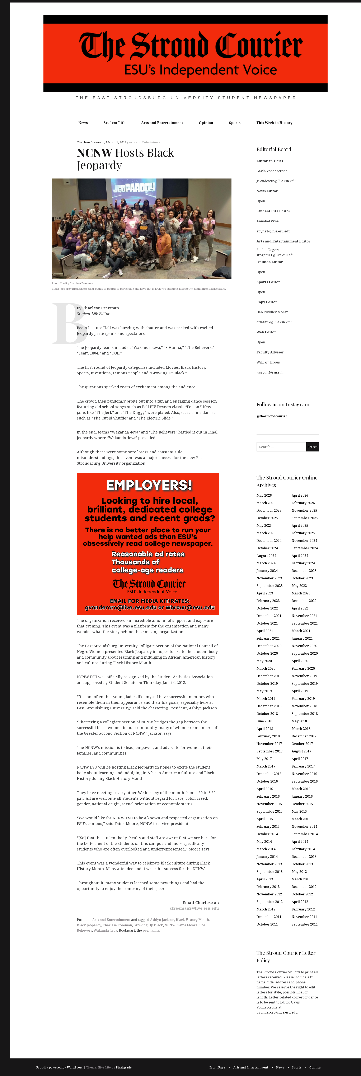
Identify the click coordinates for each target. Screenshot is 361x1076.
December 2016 (269, 773)
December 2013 (304, 856)
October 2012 (302, 894)
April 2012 (300, 901)
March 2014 (266, 849)
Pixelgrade (124, 1067)
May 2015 (299, 811)
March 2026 (266, 503)
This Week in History (274, 122)
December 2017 (304, 736)
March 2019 (266, 698)
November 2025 (304, 510)
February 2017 (303, 766)
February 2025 (303, 533)
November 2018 (304, 706)
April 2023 (265, 593)
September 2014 (305, 834)
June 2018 (264, 721)
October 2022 (267, 608)
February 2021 (268, 638)
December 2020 (269, 646)
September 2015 (270, 811)
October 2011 (267, 924)
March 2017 (266, 766)
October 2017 (302, 743)
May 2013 (299, 871)
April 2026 (300, 495)
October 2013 (302, 864)
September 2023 (270, 585)
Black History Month (192, 919)
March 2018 (301, 728)
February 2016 (268, 796)
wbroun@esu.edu (270, 372)
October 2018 (267, 713)
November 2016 (304, 773)
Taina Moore (187, 925)
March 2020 (266, 668)
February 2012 (303, 909)
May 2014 (264, 841)
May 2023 (299, 585)
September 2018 (305, 713)
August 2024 (266, 555)
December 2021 (269, 615)
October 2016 (267, 781)
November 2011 (304, 916)
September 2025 (305, 518)
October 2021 (267, 623)
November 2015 (269, 804)
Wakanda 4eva (105, 930)
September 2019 (305, 683)
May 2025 (264, 525)
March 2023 (301, 593)
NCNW (170, 925)
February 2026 (303, 503)
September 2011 (305, 924)
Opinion (206, 122)
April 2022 (300, 608)
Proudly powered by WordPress (59, 1067)
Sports (234, 122)
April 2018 (265, 728)
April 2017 (300, 758)
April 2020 (300, 661)
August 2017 (301, 751)
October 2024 (267, 548)
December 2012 (304, 886)
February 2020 (303, 668)
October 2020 (267, 653)
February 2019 (303, 698)
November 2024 (304, 540)
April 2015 (265, 819)
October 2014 (267, 834)
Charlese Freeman (90, 142)
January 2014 (267, 856)
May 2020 (264, 661)
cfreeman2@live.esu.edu (194, 908)
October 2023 (302, 578)
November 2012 (269, 894)
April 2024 (300, 555)
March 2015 (301, 819)
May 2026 (264, 495)
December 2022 (304, 600)
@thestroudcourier (272, 416)
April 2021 (265, 631)
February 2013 (268, 886)
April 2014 (300, 841)
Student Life (114, 122)
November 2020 (304, 646)
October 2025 (267, 518)
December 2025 (269, 510)
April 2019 (300, 691)
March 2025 (266, 533)
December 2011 (269, 916)
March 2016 (301, 789)
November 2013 (269, 864)
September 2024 (305, 548)
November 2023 (269, 578)
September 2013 (270, 871)
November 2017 (269, 743)
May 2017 (264, 758)
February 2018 (268, 736)
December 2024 (269, 540)
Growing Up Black (148, 925)
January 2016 (302, 796)
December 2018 (269, 706)
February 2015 (268, 826)
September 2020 (305, 653)
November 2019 (304, 676)
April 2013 (265, 879)
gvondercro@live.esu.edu (277, 1012)
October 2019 (267, 683)
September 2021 (305, 623)
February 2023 (268, 600)
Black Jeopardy (89, 925)
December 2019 (269, 676)
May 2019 (264, 691)
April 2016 (265, 789)
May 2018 (299, 721)
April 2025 (300, 525)
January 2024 (267, 570)
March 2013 (301, 879)
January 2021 (302, 638)
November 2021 (304, 615)
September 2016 (305, 781)
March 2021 (301, 631)
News (83, 122)
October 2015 (302, 804)
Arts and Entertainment (162, 122)
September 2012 (270, 901)
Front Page (217, 1067)
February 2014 (303, 849)
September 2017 (270, 751)
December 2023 (304, 570)
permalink (151, 930)
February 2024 (303, 563)
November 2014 (304, 826)
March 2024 (266, 563)
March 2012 (266, 909)
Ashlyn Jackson (162, 919)
